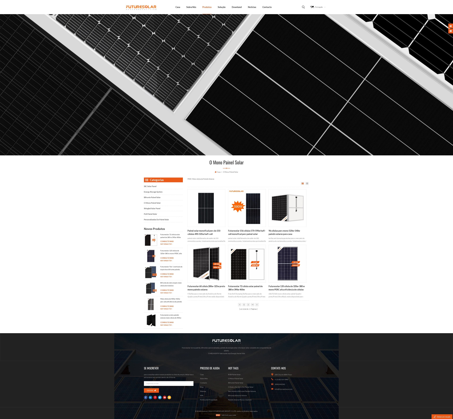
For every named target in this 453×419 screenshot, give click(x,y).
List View (307, 183)
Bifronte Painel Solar (152, 197)
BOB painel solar (234, 374)
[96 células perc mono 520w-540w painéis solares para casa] (287, 208)
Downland (237, 7)
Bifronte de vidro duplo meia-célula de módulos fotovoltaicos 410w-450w (171, 285)
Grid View (302, 183)
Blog (201, 387)
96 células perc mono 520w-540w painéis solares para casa (284, 232)
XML (201, 395)
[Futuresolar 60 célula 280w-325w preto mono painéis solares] (206, 263)
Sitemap (203, 391)
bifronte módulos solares (237, 395)
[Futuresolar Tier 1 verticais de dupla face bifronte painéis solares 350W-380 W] (151, 272)
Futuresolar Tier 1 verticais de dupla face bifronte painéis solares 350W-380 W (171, 268)
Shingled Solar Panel (152, 208)
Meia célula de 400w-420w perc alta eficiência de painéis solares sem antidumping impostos (171, 301)
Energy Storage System (153, 192)
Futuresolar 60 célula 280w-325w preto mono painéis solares (206, 288)
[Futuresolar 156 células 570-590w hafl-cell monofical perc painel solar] (247, 208)
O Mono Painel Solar (230, 172)
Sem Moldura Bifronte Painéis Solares (242, 391)
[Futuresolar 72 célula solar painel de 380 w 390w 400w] (247, 263)
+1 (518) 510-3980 (281, 379)
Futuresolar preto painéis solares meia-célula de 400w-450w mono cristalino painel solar (171, 317)
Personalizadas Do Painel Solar (156, 219)
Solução (222, 7)
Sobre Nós (191, 7)
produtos (207, 7)
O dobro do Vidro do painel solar (241, 387)
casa (177, 7)
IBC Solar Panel (150, 186)
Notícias (252, 7)
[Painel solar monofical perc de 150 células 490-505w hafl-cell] (206, 208)
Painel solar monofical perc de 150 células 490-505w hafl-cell (204, 232)
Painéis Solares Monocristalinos (240, 400)
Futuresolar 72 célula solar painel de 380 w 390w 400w (245, 288)
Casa (202, 374)
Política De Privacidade (208, 400)
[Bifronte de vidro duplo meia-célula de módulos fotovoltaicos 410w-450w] (151, 288)
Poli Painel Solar (150, 214)
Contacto (267, 7)
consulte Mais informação (167, 242)
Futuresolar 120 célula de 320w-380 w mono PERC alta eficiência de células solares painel (287, 288)
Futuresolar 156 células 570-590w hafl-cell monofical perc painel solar (246, 232)
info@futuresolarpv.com (283, 389)
